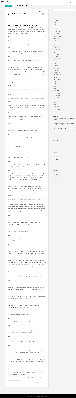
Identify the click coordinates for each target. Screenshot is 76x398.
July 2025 (56, 40)
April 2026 (56, 24)
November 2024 (57, 54)
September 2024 (57, 58)
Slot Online (39, 382)
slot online (56, 170)
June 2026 (56, 20)
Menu (74, 2)
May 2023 (56, 86)
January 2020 (57, 109)
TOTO (55, 163)
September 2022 (57, 101)
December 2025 (57, 31)
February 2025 (57, 49)
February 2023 (57, 92)
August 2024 (57, 60)
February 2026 (57, 27)
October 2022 (57, 99)
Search (70, 2)
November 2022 (57, 97)
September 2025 (57, 36)
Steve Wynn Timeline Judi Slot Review (17, 14)
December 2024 (57, 52)
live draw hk (56, 152)
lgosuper (56, 167)
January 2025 (57, 51)
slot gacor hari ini (57, 149)
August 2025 (57, 38)
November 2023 (57, 76)
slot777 (55, 177)
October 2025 (57, 35)
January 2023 (57, 93)
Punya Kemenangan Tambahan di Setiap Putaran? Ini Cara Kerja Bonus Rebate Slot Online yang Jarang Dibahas (63, 124)
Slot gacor (56, 181)
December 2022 (57, 95)
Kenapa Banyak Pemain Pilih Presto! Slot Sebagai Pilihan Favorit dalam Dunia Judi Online (63, 140)
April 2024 (56, 67)
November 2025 (57, 33)
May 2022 (56, 102)
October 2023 (57, 77)
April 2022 (56, 104)
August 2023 (57, 81)
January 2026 (57, 29)
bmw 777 (56, 159)
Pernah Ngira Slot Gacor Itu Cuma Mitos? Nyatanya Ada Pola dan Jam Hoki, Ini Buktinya (63, 129)
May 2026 (56, 22)
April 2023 (56, 88)
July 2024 (56, 61)
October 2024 (57, 56)
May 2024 (56, 65)
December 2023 (57, 74)
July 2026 (56, 19)
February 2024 (57, 70)
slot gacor (56, 156)
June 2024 (56, 63)
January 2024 (57, 72)
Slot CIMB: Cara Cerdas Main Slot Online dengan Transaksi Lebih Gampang (62, 135)
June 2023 (56, 84)
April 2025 (56, 45)
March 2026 (56, 26)
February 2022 (57, 108)
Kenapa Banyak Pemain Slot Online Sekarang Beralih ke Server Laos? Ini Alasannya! (63, 119)
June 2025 (56, 42)
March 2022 (56, 106)
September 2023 (57, 79)
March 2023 (56, 90)
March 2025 (56, 47)
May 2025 (56, 44)
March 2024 (56, 68)
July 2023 (56, 83)
